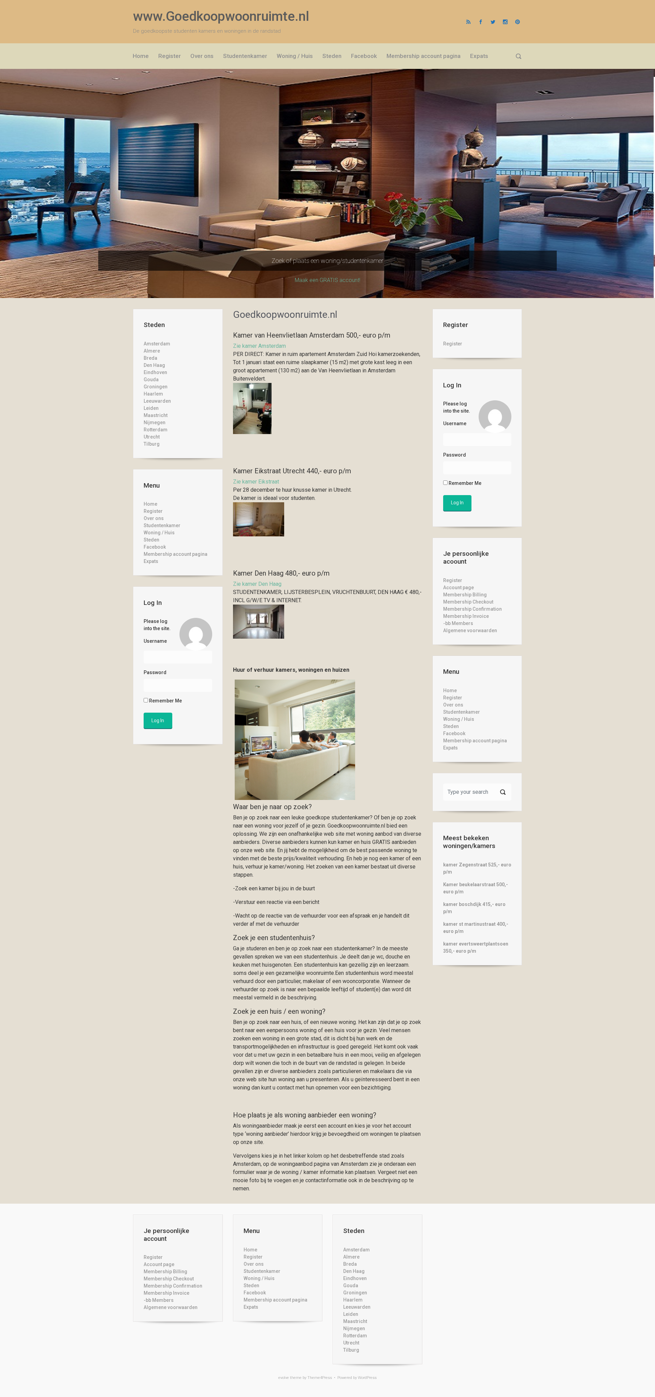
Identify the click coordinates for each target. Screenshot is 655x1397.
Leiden (151, 408)
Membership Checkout (468, 602)
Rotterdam (156, 429)
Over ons (154, 518)
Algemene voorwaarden (470, 630)
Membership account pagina (175, 554)
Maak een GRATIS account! (327, 280)
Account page (458, 587)
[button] (49, 183)
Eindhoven (155, 372)
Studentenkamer (162, 525)
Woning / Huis (159, 532)
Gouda (151, 379)
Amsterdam (157, 343)
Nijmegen (154, 422)
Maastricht (156, 415)
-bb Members (458, 623)
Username (155, 641)
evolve (283, 1378)
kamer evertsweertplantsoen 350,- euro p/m (475, 947)
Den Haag (154, 365)
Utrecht (152, 437)
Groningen (156, 386)
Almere (152, 351)
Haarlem (153, 394)
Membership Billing (465, 594)
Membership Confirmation (472, 609)
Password (155, 672)
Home (150, 504)
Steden (151, 540)
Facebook (155, 547)
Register (153, 511)
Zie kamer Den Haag (257, 584)
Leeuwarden (157, 401)
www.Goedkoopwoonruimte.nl (221, 16)
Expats (151, 561)
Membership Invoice (466, 616)
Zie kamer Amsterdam (259, 346)
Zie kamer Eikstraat (256, 481)
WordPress (367, 1378)
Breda (150, 358)
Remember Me (165, 700)
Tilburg (152, 444)
